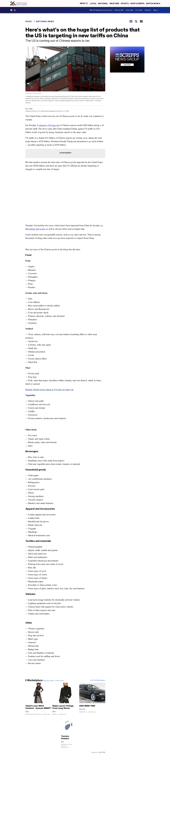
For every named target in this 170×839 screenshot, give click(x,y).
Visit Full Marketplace (97, 680)
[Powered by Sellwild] (102, 752)
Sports (125, 3)
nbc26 (15, 10)
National (103, 3)
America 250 (119, 10)
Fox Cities (138, 10)
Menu (83, 3)
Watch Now (152, 3)
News (28, 21)
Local (93, 3)
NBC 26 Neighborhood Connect (101, 10)
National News (45, 21)
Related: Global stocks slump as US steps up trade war (49, 389)
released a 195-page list (49, 125)
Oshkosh (148, 10)
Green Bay (129, 10)
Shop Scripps (137, 3)
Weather (114, 3)
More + (156, 10)
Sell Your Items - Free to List (54, 680)
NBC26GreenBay (11, 10)
